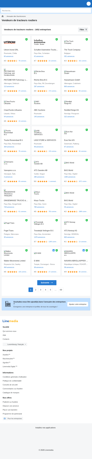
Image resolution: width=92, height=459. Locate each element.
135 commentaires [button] (23, 272)
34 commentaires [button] (83, 151)
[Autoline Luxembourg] (14, 3)
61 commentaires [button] (23, 211)
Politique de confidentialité (12, 381)
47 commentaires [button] (23, 91)
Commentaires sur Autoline (13, 389)
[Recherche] (89, 10)
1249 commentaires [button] (53, 241)
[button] (88, 3)
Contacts (6, 339)
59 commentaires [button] (83, 91)
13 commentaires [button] (83, 241)
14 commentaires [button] (23, 121)
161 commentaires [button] (83, 61)
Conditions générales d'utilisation (14, 377)
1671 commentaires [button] (83, 181)
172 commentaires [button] (53, 91)
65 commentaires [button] (23, 181)
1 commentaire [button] (53, 181)
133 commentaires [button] (53, 151)
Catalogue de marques (11, 393)
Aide (4, 335)
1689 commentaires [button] (83, 211)
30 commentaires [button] (83, 272)
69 (61, 290)
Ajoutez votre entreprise (77, 304)
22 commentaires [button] (53, 61)
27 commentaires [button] (53, 272)
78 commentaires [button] (23, 61)
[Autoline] (2, 16)
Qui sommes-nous (9, 331)
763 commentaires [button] (53, 211)
